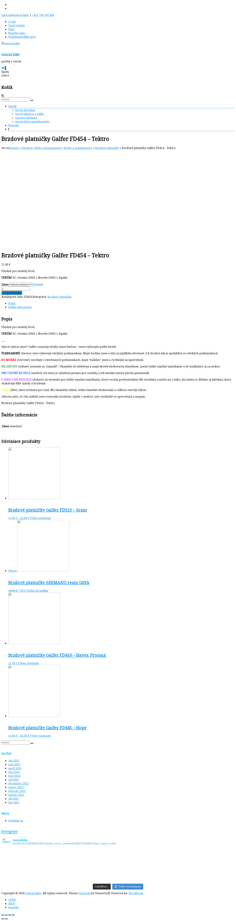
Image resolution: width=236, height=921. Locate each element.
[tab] (121, 303)
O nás (12, 22)
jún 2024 (14, 772)
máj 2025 (14, 764)
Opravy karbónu (26, 118)
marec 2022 (16, 787)
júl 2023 (13, 780)
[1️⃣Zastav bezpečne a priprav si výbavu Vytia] (31, 865)
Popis (11, 303)
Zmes (5, 284)
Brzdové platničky (60, 297)
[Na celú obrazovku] (9, 914)
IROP (11, 903)
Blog (11, 29)
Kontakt (13, 125)
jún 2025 (14, 761)
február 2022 (17, 791)
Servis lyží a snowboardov (32, 121)
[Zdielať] (6, 914)
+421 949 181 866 (43, 15)
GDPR (12, 900)
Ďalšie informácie (20, 307)
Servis (12, 106)
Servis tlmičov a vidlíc (29, 114)
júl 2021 (13, 799)
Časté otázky (16, 25)
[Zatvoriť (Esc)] (2, 914)
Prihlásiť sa (15, 820)
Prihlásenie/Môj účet (22, 37)
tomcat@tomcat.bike (15, 15)
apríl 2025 (15, 768)
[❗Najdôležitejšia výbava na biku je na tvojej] (205, 865)
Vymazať (37, 284)
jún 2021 (14, 802)
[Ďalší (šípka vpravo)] (6, 918)
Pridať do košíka (12, 292)
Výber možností (40, 518)
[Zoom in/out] (13, 914)
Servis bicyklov (25, 110)
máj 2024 (14, 776)
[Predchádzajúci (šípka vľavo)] (2, 918)
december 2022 (18, 783)
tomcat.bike (10, 54)
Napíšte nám (16, 33)
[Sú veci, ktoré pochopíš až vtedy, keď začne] (89, 865)
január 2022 (16, 795)
